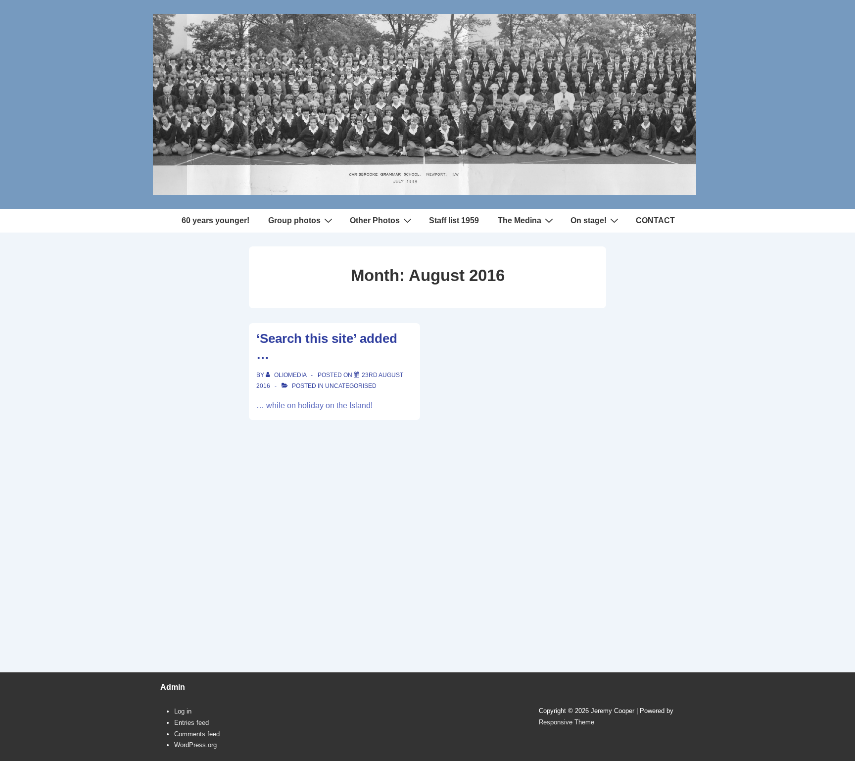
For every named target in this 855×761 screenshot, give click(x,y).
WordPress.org (195, 745)
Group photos (294, 220)
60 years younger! (215, 220)
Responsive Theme (566, 722)
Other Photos (375, 220)
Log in (182, 711)
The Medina (519, 220)
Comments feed (197, 734)
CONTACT (655, 220)
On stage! (588, 220)
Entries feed (191, 722)
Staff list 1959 (454, 220)
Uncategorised (351, 385)
